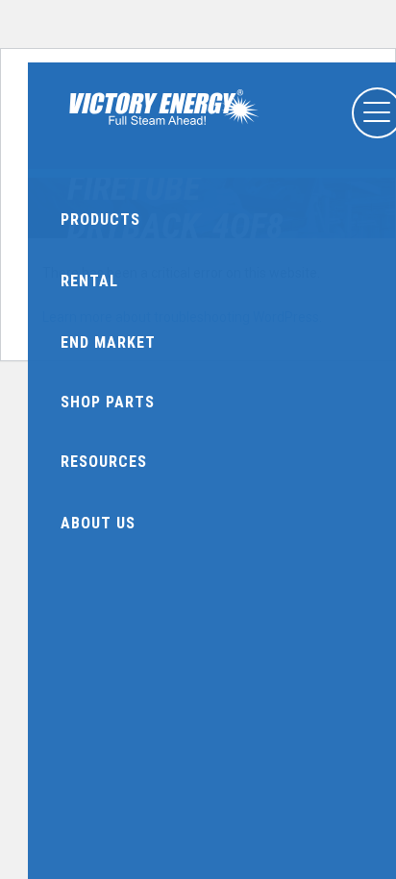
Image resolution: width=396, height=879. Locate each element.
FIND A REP (167, 147)
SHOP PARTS (256, 147)
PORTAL (77, 147)
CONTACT (346, 147)
